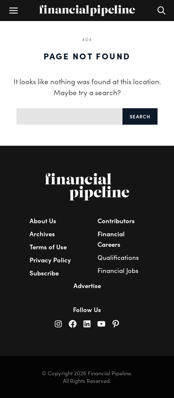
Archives (42, 233)
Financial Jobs (118, 270)
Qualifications (118, 257)
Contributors (116, 220)
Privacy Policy (50, 259)
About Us (43, 220)
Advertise (87, 285)
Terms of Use (48, 246)
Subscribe (44, 272)
